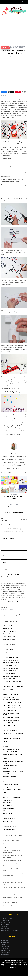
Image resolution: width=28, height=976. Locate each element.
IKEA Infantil (4, 926)
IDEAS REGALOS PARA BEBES (11, 736)
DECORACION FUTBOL (9, 665)
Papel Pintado (4, 944)
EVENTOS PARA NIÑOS (9, 692)
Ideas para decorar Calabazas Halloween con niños (13, 864)
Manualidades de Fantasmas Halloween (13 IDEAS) (13, 869)
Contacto (7, 964)
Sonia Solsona (15, 56)
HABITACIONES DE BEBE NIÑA (12, 705)
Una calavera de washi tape (9, 894)
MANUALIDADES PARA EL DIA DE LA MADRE (13, 758)
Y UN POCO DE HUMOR (9, 826)
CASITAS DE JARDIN (9, 636)
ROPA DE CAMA (7, 800)
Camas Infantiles (7, 634)
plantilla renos (15, 388)
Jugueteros (5, 746)
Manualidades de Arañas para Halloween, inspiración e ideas (12, 856)
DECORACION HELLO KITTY (11, 668)
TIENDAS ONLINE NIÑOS (10, 816)
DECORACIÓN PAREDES (10, 671)
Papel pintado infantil (8, 781)
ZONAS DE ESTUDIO (9, 829)
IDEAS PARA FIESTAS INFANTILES (13, 733)
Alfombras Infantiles (5, 950)
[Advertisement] (14, 29)
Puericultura (6, 792)
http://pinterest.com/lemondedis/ (9, 601)
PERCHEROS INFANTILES (10, 784)
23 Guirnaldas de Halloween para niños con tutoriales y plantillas (13, 851)
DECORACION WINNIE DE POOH (12, 681)
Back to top (13, 972)
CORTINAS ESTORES (9, 644)
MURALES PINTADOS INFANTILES (13, 779)
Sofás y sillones (6, 810)
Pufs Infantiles (6, 795)
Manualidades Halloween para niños (11, 840)
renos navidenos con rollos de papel (13, 189)
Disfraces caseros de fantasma (10, 905)
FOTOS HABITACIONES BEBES (11, 700)
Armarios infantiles (7, 628)
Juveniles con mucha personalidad (14, 511)
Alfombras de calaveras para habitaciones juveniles (12, 898)
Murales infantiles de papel (9, 776)
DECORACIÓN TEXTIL (9, 679)
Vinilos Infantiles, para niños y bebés (9, 930)
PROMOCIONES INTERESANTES (12, 789)
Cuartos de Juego (5, 920)
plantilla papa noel (18, 392)
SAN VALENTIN (7, 805)
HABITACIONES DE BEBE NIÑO (12, 708)
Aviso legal (13, 964)
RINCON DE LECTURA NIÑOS (11, 797)
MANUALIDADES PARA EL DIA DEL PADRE (13, 762)
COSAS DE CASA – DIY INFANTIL (12, 647)
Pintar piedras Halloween (8, 843)
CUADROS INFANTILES (9, 649)
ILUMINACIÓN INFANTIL (10, 744)
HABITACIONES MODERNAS (11, 720)
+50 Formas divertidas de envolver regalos (14, 497)
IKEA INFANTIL (7, 741)
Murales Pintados (5, 940)
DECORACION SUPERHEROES (11, 676)
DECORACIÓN (7, 655)
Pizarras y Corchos (7, 787)
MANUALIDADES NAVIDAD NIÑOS (15, 47)
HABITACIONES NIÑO (9, 725)
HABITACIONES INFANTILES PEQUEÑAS (11, 714)
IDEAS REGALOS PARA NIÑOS (11, 738)
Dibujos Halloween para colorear (10, 847)
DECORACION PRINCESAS (10, 673)
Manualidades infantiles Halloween (11, 752)
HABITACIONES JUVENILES (11, 717)
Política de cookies (6, 965)
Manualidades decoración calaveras (11, 902)
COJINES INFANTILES (9, 639)
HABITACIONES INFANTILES (11, 710)
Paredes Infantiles (5, 928)
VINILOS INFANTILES (9, 818)
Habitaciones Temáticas (6, 918)
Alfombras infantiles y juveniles (10, 626)
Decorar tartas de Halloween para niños (12, 860)
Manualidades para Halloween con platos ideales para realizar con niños (14, 874)
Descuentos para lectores (9, 684)
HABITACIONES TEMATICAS (11, 728)
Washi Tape (6, 824)
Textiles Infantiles (5, 954)
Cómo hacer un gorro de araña (10, 890)
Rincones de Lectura (5, 922)
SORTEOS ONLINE (8, 813)
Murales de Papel (5, 942)
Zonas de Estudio (5, 924)
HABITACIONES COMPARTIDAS (12, 702)
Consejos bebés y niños (8, 642)
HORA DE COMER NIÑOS (10, 730)
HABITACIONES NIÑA (9, 722)
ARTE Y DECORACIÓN (9, 631)
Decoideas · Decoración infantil (11, 960)
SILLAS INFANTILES (9, 808)
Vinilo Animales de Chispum (14, 506)
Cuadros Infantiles (5, 948)
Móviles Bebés (6, 773)
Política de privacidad (21, 964)
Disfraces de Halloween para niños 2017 (12, 879)
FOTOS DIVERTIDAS (9, 697)
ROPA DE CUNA (7, 803)
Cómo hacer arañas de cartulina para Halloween (14, 887)
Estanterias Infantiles (8, 689)
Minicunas (5, 768)
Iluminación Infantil (5, 952)
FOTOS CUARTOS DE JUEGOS (11, 694)
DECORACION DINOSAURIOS (11, 663)
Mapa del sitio (14, 965)
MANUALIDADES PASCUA (10, 766)
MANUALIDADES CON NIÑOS (11, 749)
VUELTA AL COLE (8, 821)
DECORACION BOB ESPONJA (11, 657)
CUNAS (5, 652)
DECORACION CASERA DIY (11, 660)
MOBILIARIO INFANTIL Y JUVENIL (13, 771)
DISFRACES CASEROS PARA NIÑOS (13, 686)
